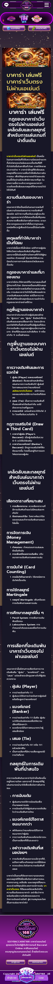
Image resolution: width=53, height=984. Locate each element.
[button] (26, 975)
